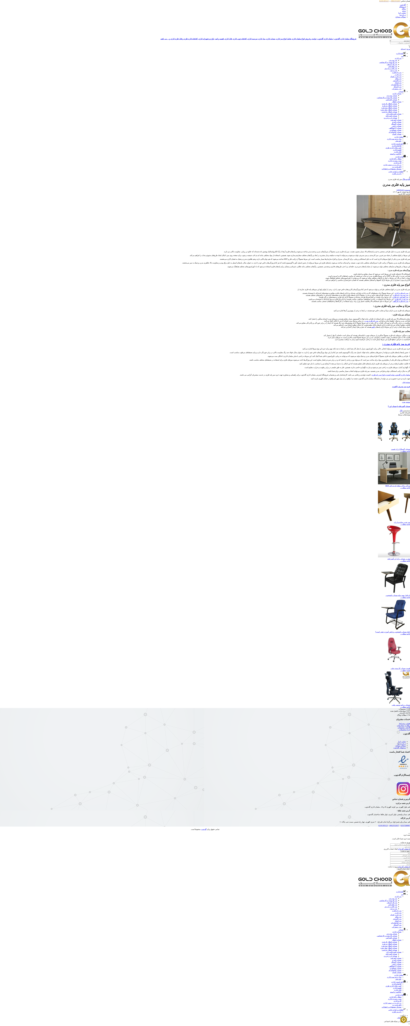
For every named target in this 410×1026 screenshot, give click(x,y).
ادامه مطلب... (405, 451)
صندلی (401, 91)
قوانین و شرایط (404, 723)
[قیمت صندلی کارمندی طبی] (394, 666)
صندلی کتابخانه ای (395, 132)
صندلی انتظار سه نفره (389, 108)
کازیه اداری (397, 163)
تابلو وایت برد (396, 167)
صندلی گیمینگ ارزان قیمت (400, 449)
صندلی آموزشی (395, 120)
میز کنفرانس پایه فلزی (400, 297)
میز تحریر (398, 74)
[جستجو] (409, 45)
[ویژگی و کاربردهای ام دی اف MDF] (394, 484)
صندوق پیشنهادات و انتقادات (391, 169)
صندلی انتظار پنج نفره (389, 112)
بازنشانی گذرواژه (404, 849)
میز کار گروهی (392, 64)
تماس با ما (402, 13)
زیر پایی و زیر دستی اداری (392, 165)
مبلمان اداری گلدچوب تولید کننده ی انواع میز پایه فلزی (391, 375)
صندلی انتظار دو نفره (389, 106)
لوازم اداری (399, 157)
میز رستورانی (396, 89)
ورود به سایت (405, 851)
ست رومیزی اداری (394, 161)
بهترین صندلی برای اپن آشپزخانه (398, 559)
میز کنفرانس (392, 66)
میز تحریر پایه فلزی (401, 299)
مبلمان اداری (398, 137)
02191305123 (383, 825)
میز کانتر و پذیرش (390, 68)
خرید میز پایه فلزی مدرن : (396, 344)
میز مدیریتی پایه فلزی (400, 295)
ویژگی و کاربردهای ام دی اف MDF (397, 486)
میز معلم (398, 78)
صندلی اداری (396, 93)
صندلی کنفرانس (391, 100)
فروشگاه (402, 7)
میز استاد (398, 83)
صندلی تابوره (396, 122)
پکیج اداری (399, 53)
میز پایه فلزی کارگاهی (400, 301)
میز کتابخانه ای (396, 85)
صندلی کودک (396, 134)
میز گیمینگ (397, 87)
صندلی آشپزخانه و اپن (393, 114)
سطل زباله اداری (395, 159)
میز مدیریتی (393, 60)
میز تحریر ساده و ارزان (402, 522)
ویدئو (404, 11)
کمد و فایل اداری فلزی (393, 148)
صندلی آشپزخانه (391, 116)
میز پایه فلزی (396, 72)
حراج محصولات (404, 730)
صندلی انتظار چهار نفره (389, 110)
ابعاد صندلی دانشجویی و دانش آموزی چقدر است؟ (392, 632)
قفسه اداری (397, 150)
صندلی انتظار (396, 102)
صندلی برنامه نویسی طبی (401, 705)
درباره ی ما (402, 744)
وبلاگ (404, 9)
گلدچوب (403, 5)
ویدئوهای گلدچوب (399, 748)
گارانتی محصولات (404, 728)
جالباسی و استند (395, 154)
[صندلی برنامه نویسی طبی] (394, 703)
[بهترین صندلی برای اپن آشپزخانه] (394, 557)
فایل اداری (397, 152)
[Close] (409, 833)
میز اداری (398, 58)
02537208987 (405, 825)
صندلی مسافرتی (395, 130)
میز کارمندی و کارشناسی (388, 62)
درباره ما (403, 15)
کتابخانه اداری (396, 146)
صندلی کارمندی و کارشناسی (387, 97)
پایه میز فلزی (396, 174)
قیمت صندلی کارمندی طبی (400, 668)
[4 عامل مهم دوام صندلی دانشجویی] (394, 593)
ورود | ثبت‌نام (405, 49)
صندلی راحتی (396, 126)
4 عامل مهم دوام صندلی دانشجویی (398, 595)
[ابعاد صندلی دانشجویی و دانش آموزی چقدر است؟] (394, 630)
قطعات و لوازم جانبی (395, 172)
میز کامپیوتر (397, 81)
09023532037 (394, 825)
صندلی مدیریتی (391, 95)
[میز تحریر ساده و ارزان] (394, 520)
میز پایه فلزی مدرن (371, 321)
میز (402, 56)
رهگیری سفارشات (403, 725)
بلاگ (403, 179)
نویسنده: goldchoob (403, 190)
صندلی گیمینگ (396, 124)
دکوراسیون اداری (397, 144)
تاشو (373, 327)
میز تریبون (393, 70)
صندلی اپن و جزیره (390, 118)
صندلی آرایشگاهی (395, 128)
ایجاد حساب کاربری (403, 869)
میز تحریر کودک (395, 76)
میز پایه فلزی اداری (401, 293)
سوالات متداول (400, 17)
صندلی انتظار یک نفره (389, 104)
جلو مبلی (398, 141)
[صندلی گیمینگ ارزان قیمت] (394, 447)
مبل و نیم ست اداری (394, 139)
